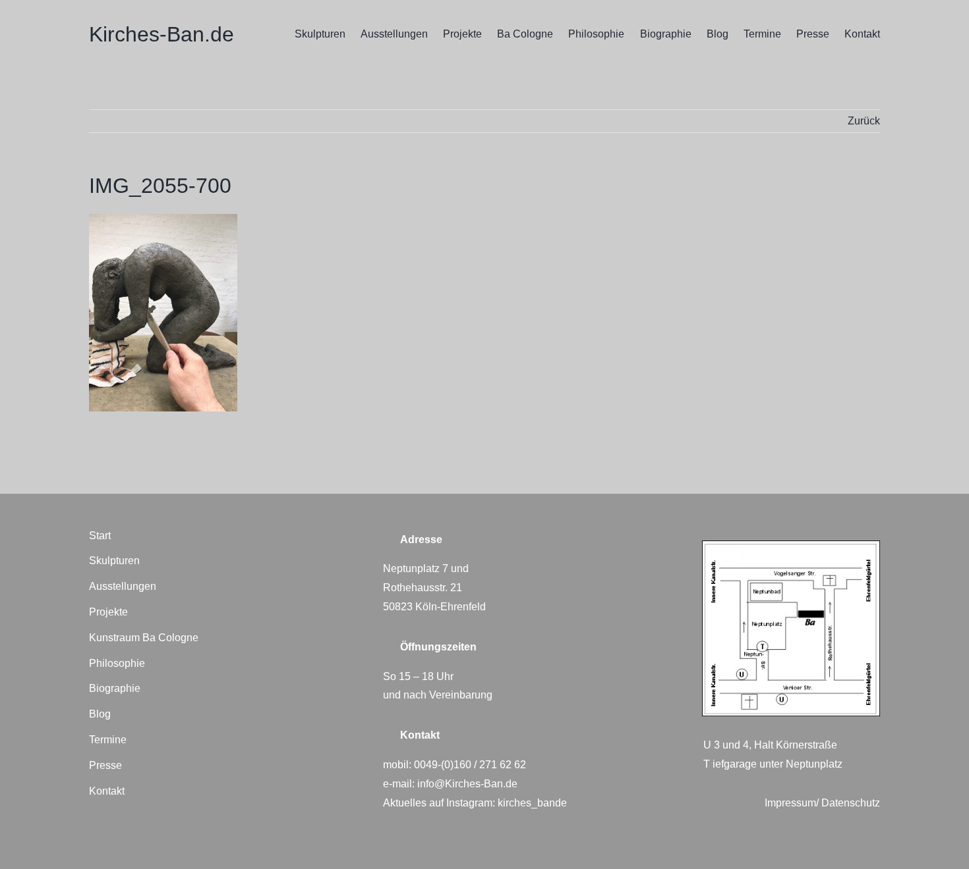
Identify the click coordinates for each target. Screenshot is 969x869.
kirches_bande (532, 802)
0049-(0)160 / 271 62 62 (470, 764)
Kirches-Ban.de (161, 34)
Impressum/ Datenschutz (822, 802)
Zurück (864, 120)
